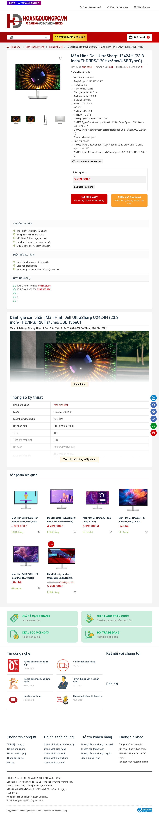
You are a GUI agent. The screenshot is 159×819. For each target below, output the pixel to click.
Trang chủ (15, 47)
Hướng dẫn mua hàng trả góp (96, 753)
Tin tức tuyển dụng (16, 753)
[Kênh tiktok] (154, 419)
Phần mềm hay (143, 7)
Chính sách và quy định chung (59, 744)
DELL (111, 67)
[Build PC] (154, 433)
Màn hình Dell (56, 47)
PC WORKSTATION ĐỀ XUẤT (70, 37)
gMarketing (62, 811)
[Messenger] (154, 412)
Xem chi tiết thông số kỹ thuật (79, 459)
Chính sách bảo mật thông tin (87, 696)
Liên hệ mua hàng (32, 696)
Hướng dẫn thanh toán (92, 749)
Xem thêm (79, 384)
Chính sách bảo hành (55, 753)
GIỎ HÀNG (141, 37)
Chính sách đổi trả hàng (56, 758)
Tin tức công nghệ (16, 749)
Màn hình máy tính (35, 47)
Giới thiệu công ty (16, 744)
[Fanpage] (154, 398)
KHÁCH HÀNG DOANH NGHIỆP (24, 3)
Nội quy (10, 762)
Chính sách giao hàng (84, 661)
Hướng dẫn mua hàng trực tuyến (97, 744)
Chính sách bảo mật (54, 762)
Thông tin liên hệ (15, 758)
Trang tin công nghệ (92, 7)
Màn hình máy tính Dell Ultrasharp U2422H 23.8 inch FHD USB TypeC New (60, 578)
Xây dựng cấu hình (90, 758)
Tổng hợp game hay (119, 7)
